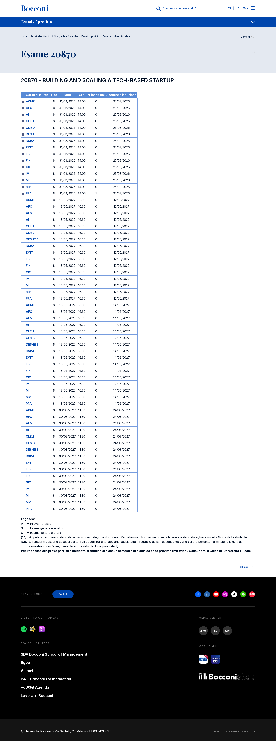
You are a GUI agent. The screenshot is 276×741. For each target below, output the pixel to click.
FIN (28, 160)
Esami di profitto (90, 36)
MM (28, 187)
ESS (28, 154)
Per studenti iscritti (41, 36)
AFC (29, 108)
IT (238, 8)
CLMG (30, 128)
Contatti (245, 36)
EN (229, 8)
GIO (28, 167)
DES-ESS (32, 134)
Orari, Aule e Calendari (66, 36)
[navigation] (138, 22)
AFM (29, 213)
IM (27, 173)
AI (27, 114)
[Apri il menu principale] (253, 8)
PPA (29, 193)
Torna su (243, 567)
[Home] (35, 8)
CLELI (30, 121)
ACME (30, 101)
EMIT (29, 147)
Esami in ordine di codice (116, 36)
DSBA (30, 141)
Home (24, 36)
